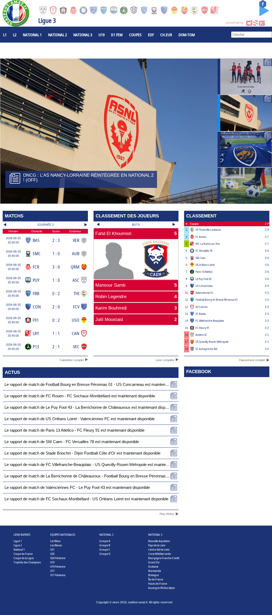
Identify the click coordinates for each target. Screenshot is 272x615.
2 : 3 (56, 240)
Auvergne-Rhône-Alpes (161, 588)
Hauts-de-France (157, 583)
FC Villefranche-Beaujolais (210, 321)
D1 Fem (117, 34)
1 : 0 (56, 253)
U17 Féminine (57, 575)
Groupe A (104, 541)
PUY (36, 280)
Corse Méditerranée (159, 554)
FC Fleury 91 (202, 328)
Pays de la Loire (156, 545)
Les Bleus (55, 541)
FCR (36, 267)
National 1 (32, 34)
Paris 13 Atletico (204, 272)
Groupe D (104, 554)
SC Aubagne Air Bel (206, 349)
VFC (76, 347)
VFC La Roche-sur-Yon (208, 244)
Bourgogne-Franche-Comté (163, 558)
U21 (52, 549)
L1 (5, 34)
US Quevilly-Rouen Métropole (212, 342)
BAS (36, 240)
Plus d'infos (167, 513)
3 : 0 (56, 267)
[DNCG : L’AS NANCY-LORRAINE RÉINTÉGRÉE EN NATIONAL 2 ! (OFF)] (245, 113)
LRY (36, 333)
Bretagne (153, 575)
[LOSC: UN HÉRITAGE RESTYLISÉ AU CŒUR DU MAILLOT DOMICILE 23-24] (245, 77)
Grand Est (153, 562)
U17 (52, 571)
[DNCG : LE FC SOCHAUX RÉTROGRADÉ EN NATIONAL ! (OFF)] (245, 149)
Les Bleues (56, 545)
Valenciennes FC (205, 293)
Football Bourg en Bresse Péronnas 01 (217, 300)
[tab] (136, 233)
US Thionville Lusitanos (208, 230)
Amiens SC (201, 335)
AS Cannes (201, 307)
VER (76, 240)
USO (75, 320)
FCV (76, 307)
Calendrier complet (72, 360)
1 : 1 (56, 333)
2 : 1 (56, 347)
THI (76, 293)
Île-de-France (155, 579)
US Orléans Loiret (205, 265)
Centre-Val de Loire (158, 549)
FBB (36, 293)
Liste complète (165, 360)
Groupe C (104, 549)
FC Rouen (201, 237)
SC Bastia (201, 314)
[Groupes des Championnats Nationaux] (245, 186)
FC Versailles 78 (204, 251)
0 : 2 (56, 293)
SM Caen (201, 258)
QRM (75, 267)
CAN (75, 333)
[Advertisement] (136, 343)
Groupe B (104, 545)
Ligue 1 (18, 541)
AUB (75, 253)
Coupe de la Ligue (24, 558)
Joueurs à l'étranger (21, 50)
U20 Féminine (57, 558)
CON (37, 307)
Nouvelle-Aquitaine (159, 541)
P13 (36, 347)
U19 (102, 34)
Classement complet (252, 360)
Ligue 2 (18, 545)
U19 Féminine (57, 566)
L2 (14, 34)
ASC (76, 280)
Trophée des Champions (27, 562)
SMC (37, 253)
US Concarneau (204, 286)
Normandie (154, 571)
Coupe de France (23, 554)
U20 (52, 554)
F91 (36, 320)
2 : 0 (56, 307)
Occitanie (153, 566)
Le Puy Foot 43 (203, 279)
